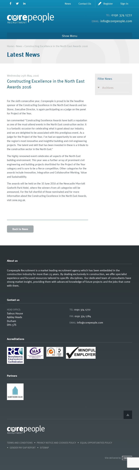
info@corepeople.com (116, 20)
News (68, 4)
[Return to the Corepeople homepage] (30, 18)
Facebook (10, 3)
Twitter (17, 3)
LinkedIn (24, 3)
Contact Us (84, 4)
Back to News (20, 229)
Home (10, 46)
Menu (73, 36)
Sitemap (44, 447)
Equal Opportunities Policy (96, 442)
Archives (108, 87)
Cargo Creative (127, 458)
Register (108, 4)
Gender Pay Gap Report (23, 447)
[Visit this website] (15, 399)
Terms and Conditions (20, 442)
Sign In (124, 4)
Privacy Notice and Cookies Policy (56, 442)
